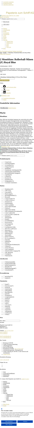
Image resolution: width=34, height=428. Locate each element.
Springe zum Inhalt (17, 51)
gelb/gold (8, 290)
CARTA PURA (9, 200)
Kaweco (8, 222)
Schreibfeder (9, 270)
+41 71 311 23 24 (8, 330)
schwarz (8, 305)
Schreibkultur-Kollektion (12, 244)
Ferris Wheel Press (10, 206)
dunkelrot (8, 289)
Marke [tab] (4, 99)
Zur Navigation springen (6, 51)
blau (7, 284)
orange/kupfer (9, 297)
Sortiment (8, 54)
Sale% (4, 391)
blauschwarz (9, 286)
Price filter (2, 320)
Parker (7, 240)
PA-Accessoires (10, 238)
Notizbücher (6, 387)
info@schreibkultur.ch (5, 336)
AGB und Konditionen (9, 373)
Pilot (7, 243)
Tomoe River (9, 247)
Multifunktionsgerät (10, 268)
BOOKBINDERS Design (12, 173)
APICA (8, 190)
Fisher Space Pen (10, 209)
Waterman (8, 255)
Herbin (8, 216)
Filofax (7, 208)
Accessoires (9, 165)
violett (7, 308)
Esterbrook (9, 203)
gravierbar (9, 276)
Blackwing (9, 194)
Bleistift (8, 266)
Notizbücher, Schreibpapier (13, 170)
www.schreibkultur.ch (5, 337)
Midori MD (9, 232)
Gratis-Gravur (6, 354)
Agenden (8, 174)
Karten (8, 178)
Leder (8, 176)
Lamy (8, 225)
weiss (7, 314)
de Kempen (9, 224)
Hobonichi (8, 217)
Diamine (8, 201)
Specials (5, 393)
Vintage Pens (9, 167)
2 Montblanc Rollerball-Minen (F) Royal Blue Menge (13, 77)
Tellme (8, 246)
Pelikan (8, 241)
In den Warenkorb (5, 80)
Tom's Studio (9, 249)
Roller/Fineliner (12, 108)
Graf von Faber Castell (12, 214)
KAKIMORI (9, 220)
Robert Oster (9, 236)
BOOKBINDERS (10, 195)
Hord (7, 219)
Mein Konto (6, 404)
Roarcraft (8, 235)
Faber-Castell (9, 205)
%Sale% (8, 162)
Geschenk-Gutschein (8, 2)
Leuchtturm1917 (10, 227)
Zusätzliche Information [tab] (9, 98)
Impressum (6, 376)
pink (7, 300)
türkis (7, 306)
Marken (5, 381)
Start (1, 52)
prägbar (7, 278)
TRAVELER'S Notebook (12, 171)
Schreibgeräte (10, 163)
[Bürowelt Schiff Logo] (9, 15)
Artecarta (8, 192)
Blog (7, 398)
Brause (7, 197)
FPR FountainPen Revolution (13, 211)
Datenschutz (6, 374)
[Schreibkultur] (17, 14)
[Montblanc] (5, 95)
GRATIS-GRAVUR (8, 4)
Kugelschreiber (10, 263)
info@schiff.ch (3, 332)
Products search (6, 19)
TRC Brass (9, 252)
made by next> (25, 379)
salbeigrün (8, 311)
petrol (7, 298)
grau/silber (8, 292)
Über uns (8, 400)
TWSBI (8, 254)
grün (7, 293)
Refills (4, 52)
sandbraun (8, 312)
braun (7, 287)
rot (6, 303)
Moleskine (8, 233)
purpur (7, 309)
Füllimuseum (9, 396)
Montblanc (9, 189)
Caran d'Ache (10, 198)
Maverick (8, 230)
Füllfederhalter (10, 262)
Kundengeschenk (7, 3)
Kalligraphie (9, 181)
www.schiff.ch (3, 333)
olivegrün (8, 295)
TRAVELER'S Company (12, 251)
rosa (7, 301)
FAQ (4, 372)
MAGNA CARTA (11, 228)
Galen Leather (10, 213)
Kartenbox (8, 179)
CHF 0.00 (6, 24)
